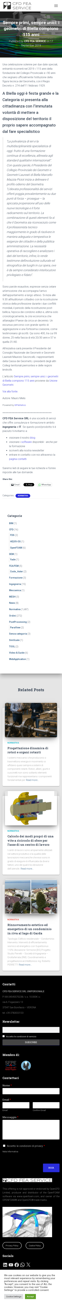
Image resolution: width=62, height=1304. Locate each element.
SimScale (14, 640)
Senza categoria (18, 633)
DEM (11, 554)
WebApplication (17, 659)
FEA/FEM (14, 566)
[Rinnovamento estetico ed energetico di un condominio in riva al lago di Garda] (31, 896)
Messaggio (10, 1117)
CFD (11, 529)
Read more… (32, 780)
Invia (51, 1168)
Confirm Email (39, 1110)
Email (6, 1099)
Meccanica (15, 590)
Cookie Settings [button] (13, 1296)
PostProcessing (18, 622)
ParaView (15, 627)
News (12, 603)
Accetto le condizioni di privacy (26, 1146)
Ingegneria (15, 584)
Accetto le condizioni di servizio (21, 1036)
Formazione (15, 577)
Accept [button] (30, 1296)
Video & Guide (16, 652)
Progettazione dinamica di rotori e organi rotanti (27, 750)
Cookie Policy (35, 1245)
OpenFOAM (16, 547)
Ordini (12, 615)
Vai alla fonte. (10, 391)
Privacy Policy (12, 1245)
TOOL (12, 646)
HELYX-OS (15, 541)
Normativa (23, 496)
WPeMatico (20, 405)
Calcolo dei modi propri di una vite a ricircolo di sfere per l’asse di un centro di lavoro (30, 840)
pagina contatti (17, 459)
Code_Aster (16, 571)
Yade (13, 559)
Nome (7, 1085)
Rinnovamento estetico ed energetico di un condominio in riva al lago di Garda (29, 929)
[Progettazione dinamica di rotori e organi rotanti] (31, 719)
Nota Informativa (10, 1151)
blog (32, 437)
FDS (12, 535)
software (26, 442)
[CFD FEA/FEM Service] (19, 6)
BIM (11, 523)
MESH (12, 596)
